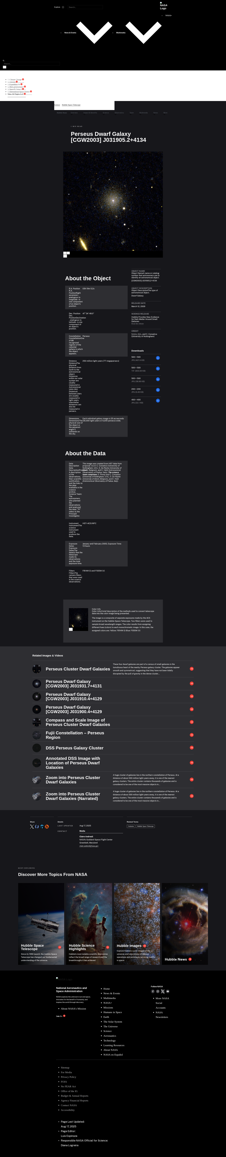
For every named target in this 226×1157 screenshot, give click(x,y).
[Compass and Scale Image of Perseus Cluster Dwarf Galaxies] (192, 722)
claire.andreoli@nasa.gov (88, 846)
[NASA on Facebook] (153, 991)
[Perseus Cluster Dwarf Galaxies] (192, 669)
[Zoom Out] (68, 253)
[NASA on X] (163, 991)
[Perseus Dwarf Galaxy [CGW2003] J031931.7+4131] (192, 684)
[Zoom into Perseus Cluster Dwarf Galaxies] (192, 780)
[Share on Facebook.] (37, 826)
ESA (139, 334)
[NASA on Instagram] (158, 991)
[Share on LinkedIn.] (42, 826)
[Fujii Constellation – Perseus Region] (192, 735)
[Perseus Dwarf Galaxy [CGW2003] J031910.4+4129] (192, 696)
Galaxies (131, 826)
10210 (93, 466)
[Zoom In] (65, 253)
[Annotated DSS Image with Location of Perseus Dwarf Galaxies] (192, 763)
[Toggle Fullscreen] (65, 256)
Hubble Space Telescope (145, 826)
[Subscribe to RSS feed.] (47, 826)
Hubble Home (62, 113)
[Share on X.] (32, 826)
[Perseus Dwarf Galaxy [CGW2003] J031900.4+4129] (192, 709)
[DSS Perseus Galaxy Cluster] (192, 748)
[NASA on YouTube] (168, 991)
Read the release (137, 324)
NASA (134, 334)
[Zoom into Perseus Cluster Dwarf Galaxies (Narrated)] (192, 796)
